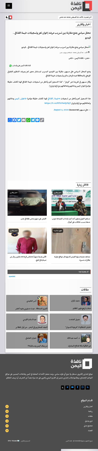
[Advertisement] (49, 150)
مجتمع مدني (88, 425)
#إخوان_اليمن (21, 98)
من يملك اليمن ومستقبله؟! (37, 346)
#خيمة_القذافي (54, 98)
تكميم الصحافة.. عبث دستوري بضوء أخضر (31, 308)
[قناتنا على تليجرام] (67, 387)
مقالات (85, 290)
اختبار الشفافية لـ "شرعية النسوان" (78, 327)
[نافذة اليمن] (81, 6)
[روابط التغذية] (88, 387)
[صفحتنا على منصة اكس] (62, 387)
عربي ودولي (89, 421)
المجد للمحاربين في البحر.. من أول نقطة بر (31, 327)
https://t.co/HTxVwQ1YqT (58, 103)
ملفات (90, 416)
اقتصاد (90, 430)
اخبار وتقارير (88, 406)
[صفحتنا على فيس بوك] (77, 387)
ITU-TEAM (12, 440)
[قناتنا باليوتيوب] (72, 387)
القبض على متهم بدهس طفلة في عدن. (33, 218)
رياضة (90, 411)
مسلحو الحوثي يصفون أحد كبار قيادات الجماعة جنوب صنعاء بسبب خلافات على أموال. (71, 220)
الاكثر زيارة (82, 185)
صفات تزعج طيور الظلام (82, 308)
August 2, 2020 (61, 110)
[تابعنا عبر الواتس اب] (83, 387)
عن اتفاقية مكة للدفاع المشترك (79, 346)
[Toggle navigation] (8, 6)
